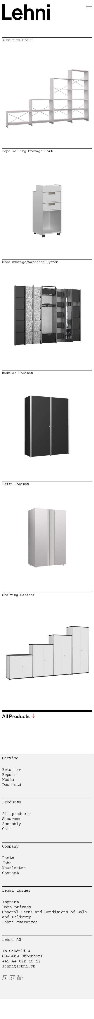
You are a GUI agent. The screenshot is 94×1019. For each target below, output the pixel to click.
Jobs (7, 863)
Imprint (10, 902)
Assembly (11, 824)
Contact (10, 873)
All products (16, 813)
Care (7, 829)
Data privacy (16, 907)
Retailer (11, 769)
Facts (8, 858)
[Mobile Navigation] (89, 5)
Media (8, 779)
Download (11, 784)
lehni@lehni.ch (18, 966)
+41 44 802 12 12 (21, 961)
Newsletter (14, 868)
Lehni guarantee (20, 922)
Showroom (11, 819)
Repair (9, 774)
